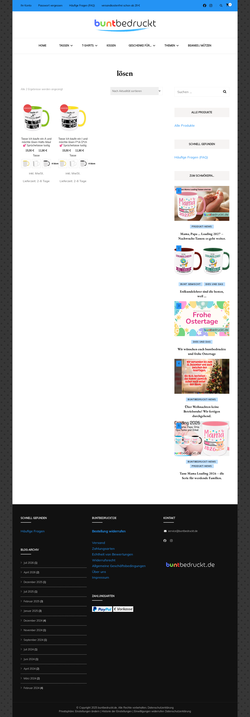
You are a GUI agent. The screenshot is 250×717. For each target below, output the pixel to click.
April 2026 (30, 572)
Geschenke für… (140, 45)
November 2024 (33, 630)
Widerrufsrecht (103, 560)
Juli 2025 (29, 591)
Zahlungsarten (103, 548)
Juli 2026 (29, 562)
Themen (170, 45)
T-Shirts (88, 45)
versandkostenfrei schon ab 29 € (121, 5)
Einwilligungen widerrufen (149, 711)
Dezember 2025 (33, 582)
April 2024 (30, 668)
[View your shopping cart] (227, 4)
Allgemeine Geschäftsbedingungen (119, 566)
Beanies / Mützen (199, 45)
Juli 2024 (29, 649)
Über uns (99, 572)
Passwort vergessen (50, 5)
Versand (98, 543)
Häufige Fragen (33, 531)
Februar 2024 (31, 688)
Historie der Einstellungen (117, 711)
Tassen (64, 45)
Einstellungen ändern (87, 711)
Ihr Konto (26, 5)
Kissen (111, 45)
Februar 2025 (31, 601)
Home (42, 45)
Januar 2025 (31, 611)
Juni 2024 (29, 659)
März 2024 (30, 678)
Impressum (100, 577)
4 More (55, 163)
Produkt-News (202, 226)
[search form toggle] (221, 5)
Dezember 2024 (33, 620)
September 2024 (33, 640)
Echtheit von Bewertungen (112, 554)
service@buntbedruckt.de (183, 531)
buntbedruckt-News (202, 399)
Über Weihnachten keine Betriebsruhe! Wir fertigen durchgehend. (202, 411)
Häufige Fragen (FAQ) (82, 5)
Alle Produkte (184, 125)
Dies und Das (214, 284)
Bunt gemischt (190, 284)
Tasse (36, 155)
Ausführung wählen (36, 133)
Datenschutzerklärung (160, 707)
